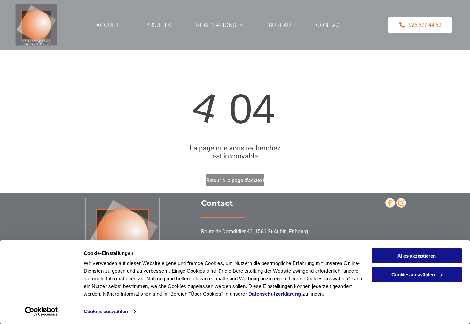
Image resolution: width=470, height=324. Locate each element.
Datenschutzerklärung (274, 294)
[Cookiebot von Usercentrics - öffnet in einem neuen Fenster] (41, 311)
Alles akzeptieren (416, 255)
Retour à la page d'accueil (235, 180)
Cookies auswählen (106, 311)
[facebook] (390, 203)
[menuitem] (108, 24)
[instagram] (401, 203)
